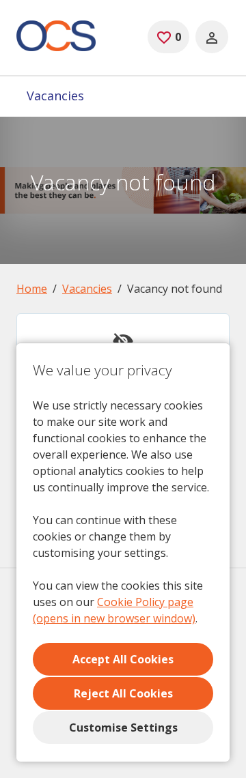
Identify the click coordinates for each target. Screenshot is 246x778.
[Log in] (211, 36)
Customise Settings (123, 727)
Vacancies (55, 95)
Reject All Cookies (123, 693)
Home (31, 288)
